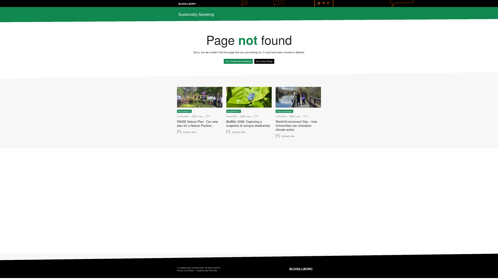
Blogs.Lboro (187, 3)
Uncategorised (284, 111)
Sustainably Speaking (196, 14)
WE (298, 97)
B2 (248, 97)
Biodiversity (184, 111)
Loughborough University (206, 270)
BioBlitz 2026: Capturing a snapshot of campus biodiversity (248, 123)
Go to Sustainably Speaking (238, 61)
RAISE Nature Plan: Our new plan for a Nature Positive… (197, 123)
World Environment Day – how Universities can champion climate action (296, 125)
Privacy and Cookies (185, 270)
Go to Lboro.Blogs (264, 61)
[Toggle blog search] (317, 3)
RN (200, 97)
